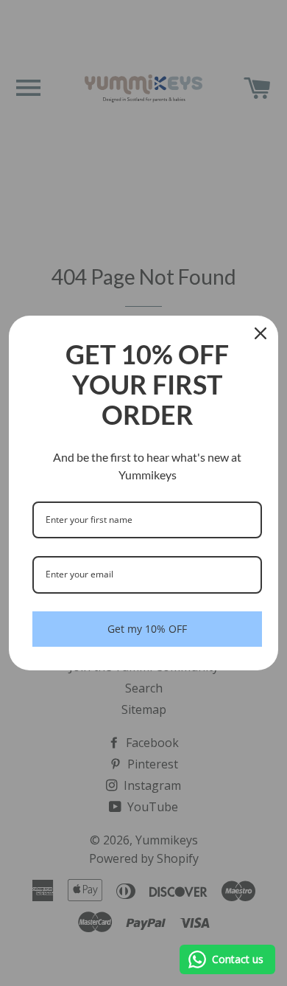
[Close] (260, 333)
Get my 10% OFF (147, 629)
